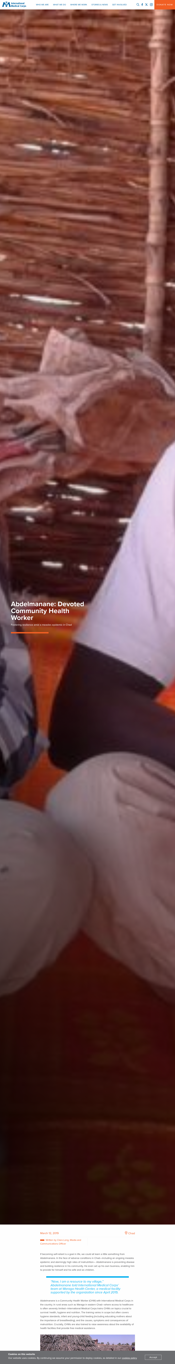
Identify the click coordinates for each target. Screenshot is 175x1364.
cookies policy (129, 1357)
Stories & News (99, 4)
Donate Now (165, 4)
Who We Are (42, 4)
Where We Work (78, 4)
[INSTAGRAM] (151, 5)
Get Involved (119, 4)
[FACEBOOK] (142, 5)
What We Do (59, 4)
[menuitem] (42, 4)
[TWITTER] (146, 5)
